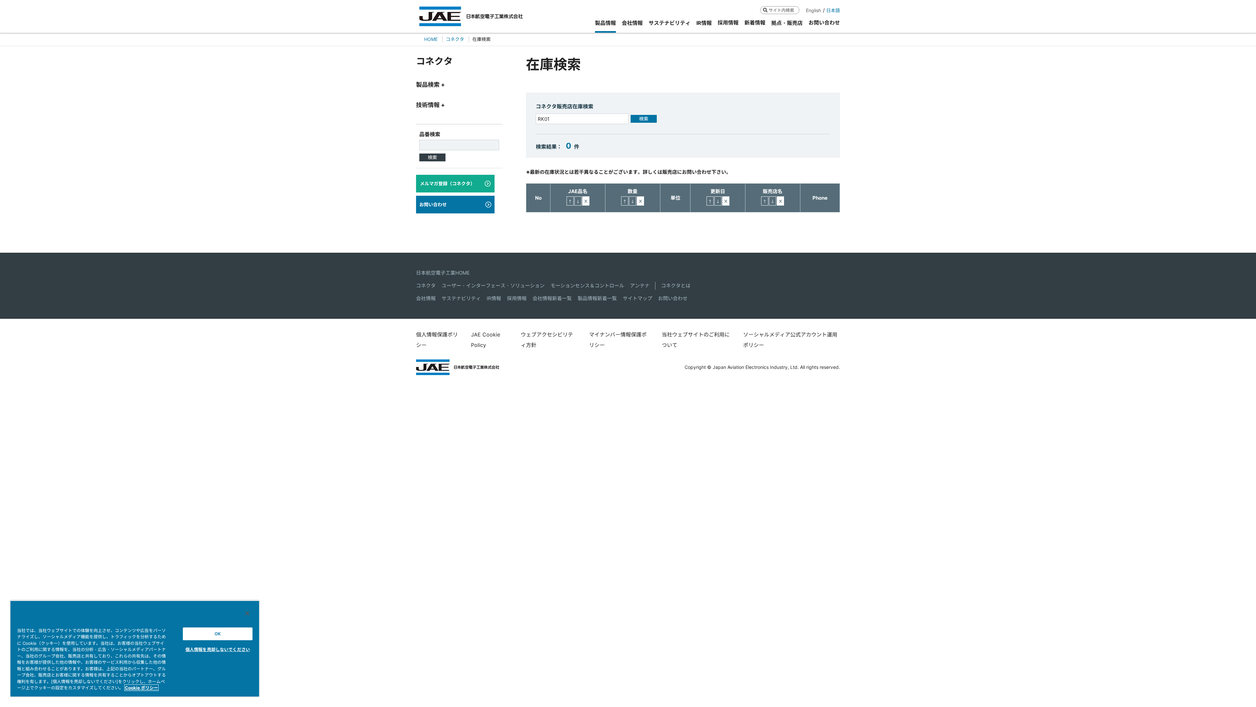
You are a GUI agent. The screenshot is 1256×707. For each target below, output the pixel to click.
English (813, 10)
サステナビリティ (461, 298)
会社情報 (426, 298)
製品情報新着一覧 (597, 298)
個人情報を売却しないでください (217, 649)
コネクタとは (675, 285)
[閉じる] (247, 613)
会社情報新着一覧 (552, 298)
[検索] (765, 10)
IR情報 (494, 298)
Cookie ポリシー (141, 687)
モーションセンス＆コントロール (587, 285)
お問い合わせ (673, 298)
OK (218, 633)
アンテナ (640, 285)
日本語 (833, 10)
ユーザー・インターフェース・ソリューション (493, 285)
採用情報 (517, 298)
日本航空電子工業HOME (443, 273)
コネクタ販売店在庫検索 (564, 106)
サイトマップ (637, 298)
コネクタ (426, 285)
